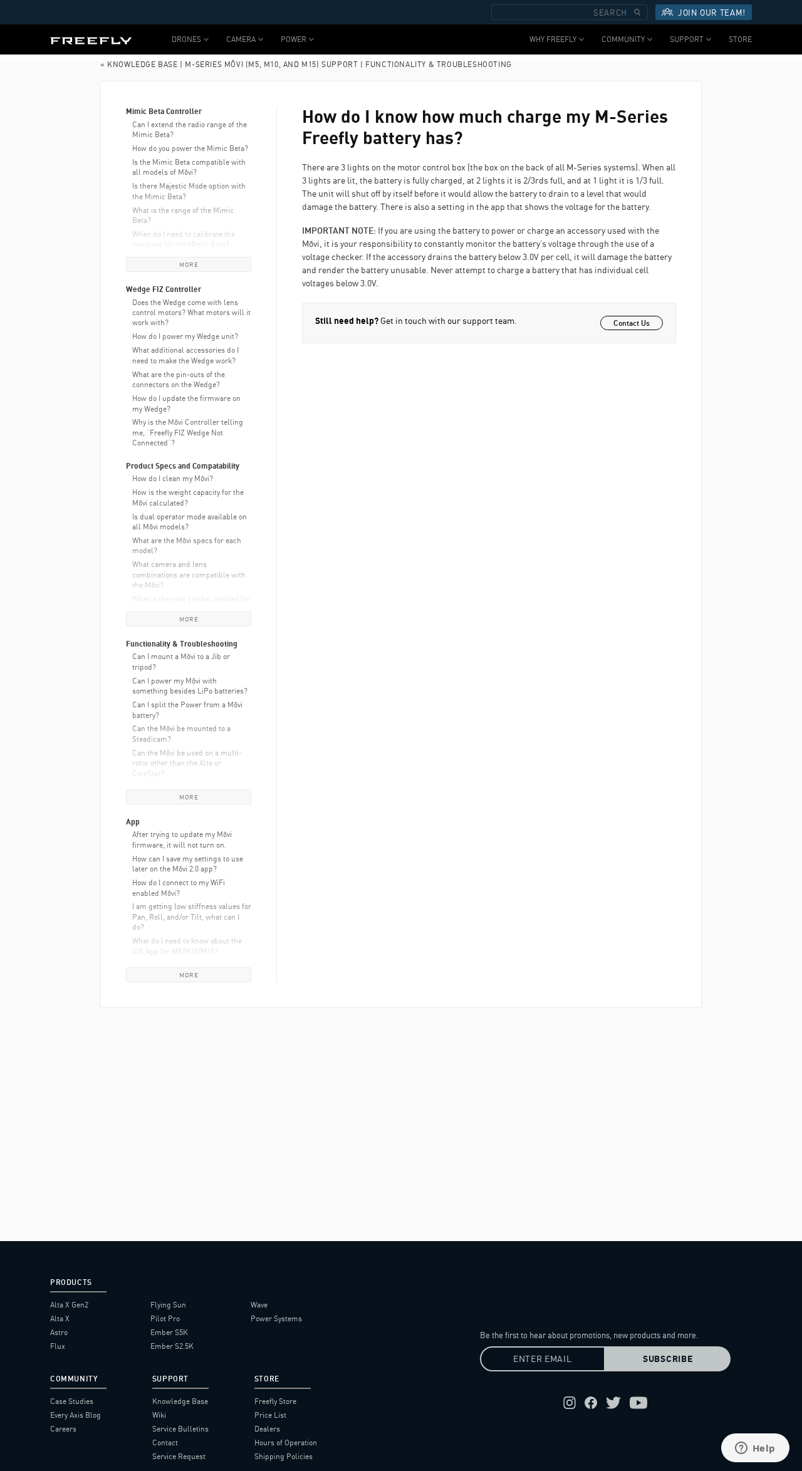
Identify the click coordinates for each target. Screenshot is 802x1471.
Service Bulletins (180, 1428)
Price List (270, 1415)
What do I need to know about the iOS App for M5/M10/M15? (187, 945)
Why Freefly (552, 39)
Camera (241, 39)
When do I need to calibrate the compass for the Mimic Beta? (183, 239)
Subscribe (667, 1359)
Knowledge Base (180, 1401)
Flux (57, 1346)
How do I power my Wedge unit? (185, 336)
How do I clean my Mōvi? (172, 478)
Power (293, 39)
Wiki (159, 1415)
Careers (63, 1428)
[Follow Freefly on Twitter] (613, 1402)
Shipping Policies (283, 1456)
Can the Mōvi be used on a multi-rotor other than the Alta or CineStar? (187, 763)
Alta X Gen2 (69, 1304)
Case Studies (71, 1401)
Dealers (267, 1428)
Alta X (60, 1318)
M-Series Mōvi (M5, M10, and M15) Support (271, 64)
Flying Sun (168, 1304)
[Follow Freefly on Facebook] (591, 1402)
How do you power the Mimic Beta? (190, 148)
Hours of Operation (285, 1442)
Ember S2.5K (172, 1346)
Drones (186, 39)
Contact (165, 1442)
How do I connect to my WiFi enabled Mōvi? (178, 887)
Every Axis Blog (75, 1415)
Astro (59, 1332)
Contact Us (631, 323)
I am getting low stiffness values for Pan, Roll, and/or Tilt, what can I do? (191, 917)
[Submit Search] (637, 12)
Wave (259, 1304)
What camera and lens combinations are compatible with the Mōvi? (189, 574)
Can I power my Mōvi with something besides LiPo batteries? (189, 685)
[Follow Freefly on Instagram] (569, 1402)
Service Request (179, 1456)
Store (740, 39)
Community (623, 39)
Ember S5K (169, 1332)
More (188, 264)
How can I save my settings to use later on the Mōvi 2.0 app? (187, 863)
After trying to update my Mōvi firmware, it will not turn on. (182, 839)
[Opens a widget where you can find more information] (755, 1449)
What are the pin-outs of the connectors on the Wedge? (178, 379)
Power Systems (276, 1318)
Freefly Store (275, 1401)
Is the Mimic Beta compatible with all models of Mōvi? (189, 167)
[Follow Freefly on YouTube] (638, 1402)
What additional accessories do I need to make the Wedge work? (185, 355)
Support (687, 39)
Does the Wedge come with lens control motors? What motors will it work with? (191, 313)
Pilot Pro (165, 1318)
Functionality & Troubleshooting (438, 64)
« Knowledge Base (139, 64)
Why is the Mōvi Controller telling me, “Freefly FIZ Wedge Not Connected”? (187, 432)
